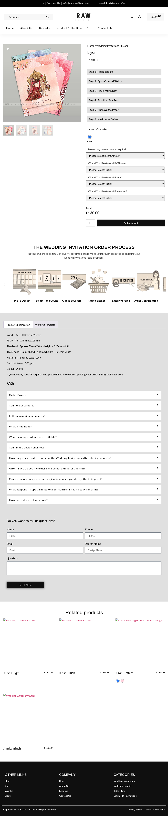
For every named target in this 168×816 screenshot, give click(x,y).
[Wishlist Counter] (132, 17)
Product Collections (69, 28)
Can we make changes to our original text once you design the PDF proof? (56, 478)
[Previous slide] (4, 285)
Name (10, 529)
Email (10, 543)
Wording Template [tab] (45, 324)
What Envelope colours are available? (33, 436)
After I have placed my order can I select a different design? (47, 468)
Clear (89, 141)
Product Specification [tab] (18, 324)
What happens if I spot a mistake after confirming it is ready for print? (53, 489)
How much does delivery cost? (28, 499)
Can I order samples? (22, 405)
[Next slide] (164, 285)
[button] (84, 395)
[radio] (89, 136)
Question (12, 558)
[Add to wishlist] (8, 49)
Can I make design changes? (26, 447)
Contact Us (105, 28)
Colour (91, 129)
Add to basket (131, 223)
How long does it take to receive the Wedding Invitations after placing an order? (60, 457)
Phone (89, 529)
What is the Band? (20, 426)
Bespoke (44, 28)
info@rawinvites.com (111, 374)
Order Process (18, 394)
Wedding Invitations (107, 45)
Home (10, 28)
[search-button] (47, 17)
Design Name (93, 543)
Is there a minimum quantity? (27, 415)
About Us (26, 28)
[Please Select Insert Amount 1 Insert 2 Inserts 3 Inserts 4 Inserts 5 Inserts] (125, 155)
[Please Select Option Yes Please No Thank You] (125, 170)
